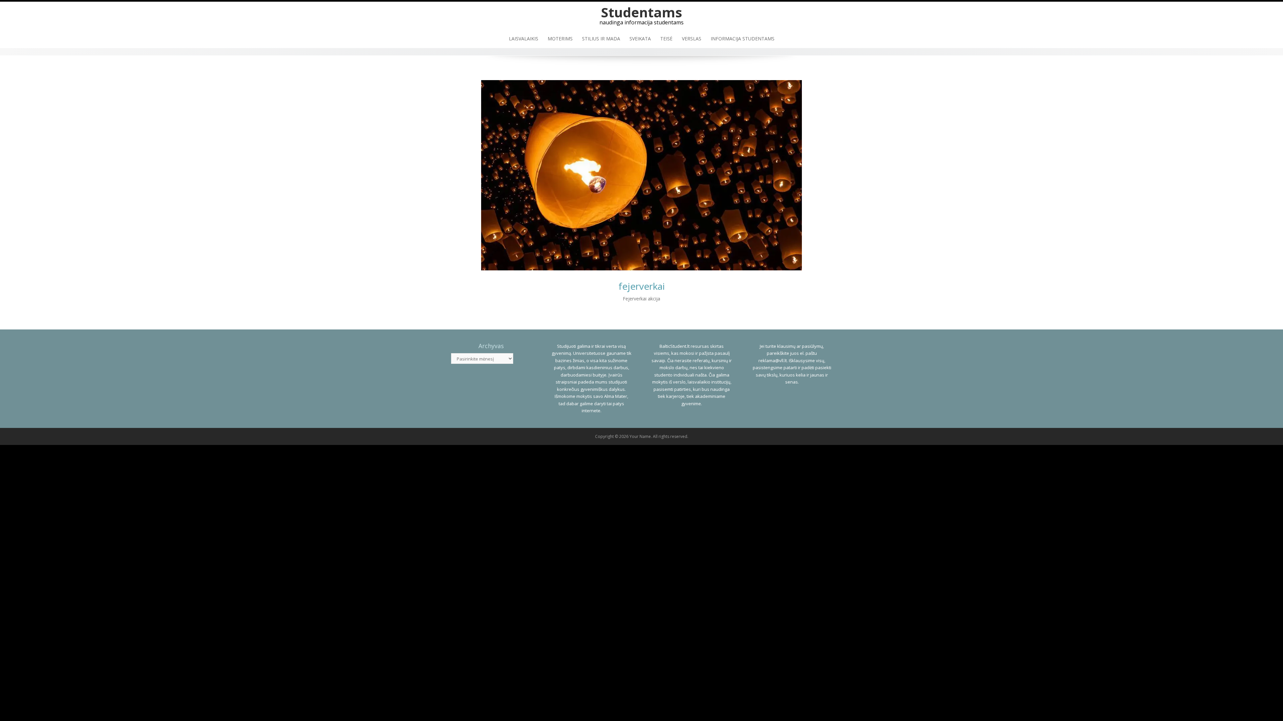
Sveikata (640, 38)
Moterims (560, 38)
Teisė (666, 38)
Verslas (691, 38)
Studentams (641, 12)
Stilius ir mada (601, 38)
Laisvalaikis (523, 38)
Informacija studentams (742, 38)
